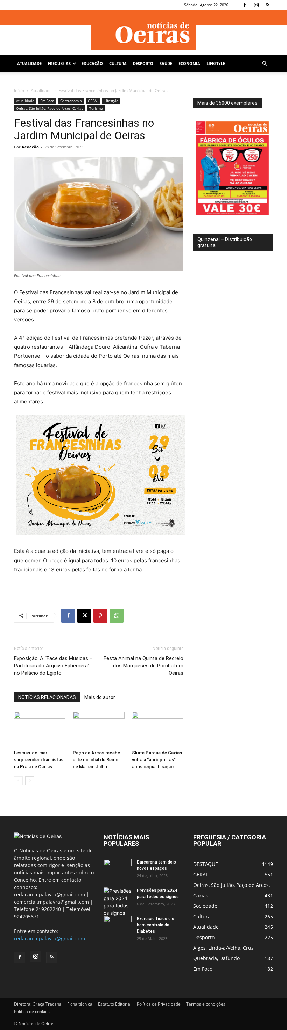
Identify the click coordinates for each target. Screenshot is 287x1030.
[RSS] (267, 5)
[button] (264, 63)
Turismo (96, 108)
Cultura (118, 63)
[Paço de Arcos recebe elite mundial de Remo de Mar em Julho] (98, 729)
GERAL (93, 100)
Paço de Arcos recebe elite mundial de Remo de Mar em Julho (96, 759)
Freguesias (59, 63)
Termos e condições (205, 1004)
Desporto (143, 63)
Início (19, 91)
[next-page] (29, 780)
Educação (92, 63)
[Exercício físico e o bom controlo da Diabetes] (118, 925)
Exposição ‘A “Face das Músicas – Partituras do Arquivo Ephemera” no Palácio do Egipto (53, 665)
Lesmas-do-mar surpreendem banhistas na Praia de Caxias (38, 759)
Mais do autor (99, 697)
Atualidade (29, 63)
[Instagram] (256, 5)
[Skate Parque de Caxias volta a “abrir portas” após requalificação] (157, 729)
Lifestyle (215, 63)
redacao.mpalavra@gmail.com (49, 938)
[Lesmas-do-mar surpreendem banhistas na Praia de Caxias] (39, 729)
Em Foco (47, 100)
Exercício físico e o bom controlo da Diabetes (155, 925)
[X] (84, 616)
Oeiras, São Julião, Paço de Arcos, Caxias (49, 108)
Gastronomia (71, 100)
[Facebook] (244, 5)
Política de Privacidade (159, 1004)
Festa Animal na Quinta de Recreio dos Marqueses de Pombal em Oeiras (143, 665)
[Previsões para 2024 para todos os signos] (118, 902)
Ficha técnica (79, 1004)
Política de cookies (32, 1011)
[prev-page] (18, 780)
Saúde (166, 63)
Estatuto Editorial (114, 1004)
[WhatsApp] (117, 616)
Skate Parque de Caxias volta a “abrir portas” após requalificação (157, 759)
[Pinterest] (100, 616)
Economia (189, 63)
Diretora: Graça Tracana (38, 1004)
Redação (30, 146)
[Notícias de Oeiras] (143, 33)
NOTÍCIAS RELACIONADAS (47, 697)
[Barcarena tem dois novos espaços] (118, 869)
